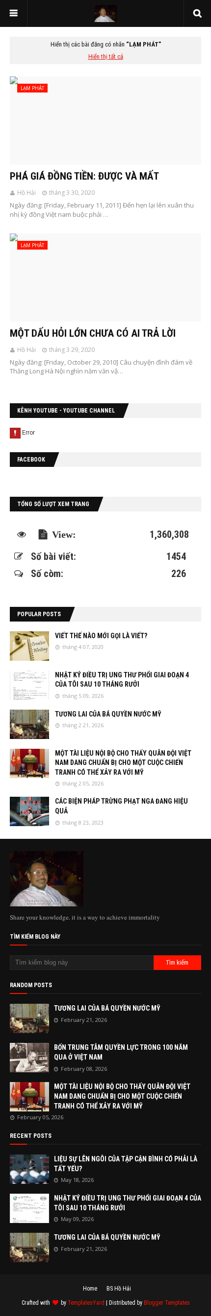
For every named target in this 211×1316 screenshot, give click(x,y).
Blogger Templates (167, 1302)
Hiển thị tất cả (105, 56)
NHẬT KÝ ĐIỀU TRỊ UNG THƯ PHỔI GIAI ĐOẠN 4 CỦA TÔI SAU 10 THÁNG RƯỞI (122, 680)
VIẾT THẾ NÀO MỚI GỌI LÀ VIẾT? (101, 636)
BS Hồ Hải (118, 1288)
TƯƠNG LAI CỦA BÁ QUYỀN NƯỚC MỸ (108, 714)
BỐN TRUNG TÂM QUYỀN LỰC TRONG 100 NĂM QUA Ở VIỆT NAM (121, 1052)
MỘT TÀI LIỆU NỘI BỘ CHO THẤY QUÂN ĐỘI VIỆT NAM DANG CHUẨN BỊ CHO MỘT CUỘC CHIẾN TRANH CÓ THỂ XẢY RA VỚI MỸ (123, 762)
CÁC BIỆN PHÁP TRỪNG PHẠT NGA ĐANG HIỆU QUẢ (121, 806)
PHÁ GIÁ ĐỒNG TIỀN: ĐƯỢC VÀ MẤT (84, 176)
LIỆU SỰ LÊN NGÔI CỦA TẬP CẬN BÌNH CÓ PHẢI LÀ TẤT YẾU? (125, 1164)
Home (90, 1288)
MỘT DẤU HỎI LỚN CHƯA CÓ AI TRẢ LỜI (93, 333)
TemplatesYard (86, 1302)
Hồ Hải (26, 192)
